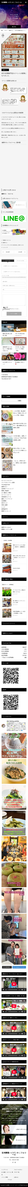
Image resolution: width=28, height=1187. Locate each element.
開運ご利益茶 (5, 490)
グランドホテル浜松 (11, 245)
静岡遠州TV (4, 509)
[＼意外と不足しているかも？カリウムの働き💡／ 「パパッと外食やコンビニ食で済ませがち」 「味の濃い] (14, 822)
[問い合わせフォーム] (14, 1136)
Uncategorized (5, 484)
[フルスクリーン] (24, 989)
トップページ (4, 1169)
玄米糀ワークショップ (7, 488)
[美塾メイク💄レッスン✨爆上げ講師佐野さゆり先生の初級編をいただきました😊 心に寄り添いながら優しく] (14, 952)
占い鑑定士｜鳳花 (6, 492)
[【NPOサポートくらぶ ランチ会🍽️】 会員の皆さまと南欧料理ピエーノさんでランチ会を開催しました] (14, 848)
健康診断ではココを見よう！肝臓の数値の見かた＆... (7, 348)
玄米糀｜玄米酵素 (8, 540)
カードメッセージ (6, 495)
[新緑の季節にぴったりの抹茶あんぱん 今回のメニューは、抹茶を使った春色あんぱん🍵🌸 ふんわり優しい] (14, 874)
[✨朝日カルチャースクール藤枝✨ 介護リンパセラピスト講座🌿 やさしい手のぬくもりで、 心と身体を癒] (14, 900)
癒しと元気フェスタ (20, 245)
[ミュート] (22, 989)
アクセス (10, 1179)
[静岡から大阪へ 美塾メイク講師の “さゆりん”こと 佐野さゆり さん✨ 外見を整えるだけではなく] (14, 926)
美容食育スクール (6, 497)
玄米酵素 (3, 501)
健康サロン (5, 69)
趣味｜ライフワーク (6, 499)
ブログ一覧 (16, 1172)
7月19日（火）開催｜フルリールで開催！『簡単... (20, 348)
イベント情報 (4, 1177)
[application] (14, 984)
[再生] (3, 989)
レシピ (3, 507)
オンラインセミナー (6, 480)
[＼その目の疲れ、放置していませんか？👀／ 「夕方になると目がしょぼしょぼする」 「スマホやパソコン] (14, 797)
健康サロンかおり (6, 527)
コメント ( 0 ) (7, 260)
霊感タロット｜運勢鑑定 (8, 584)
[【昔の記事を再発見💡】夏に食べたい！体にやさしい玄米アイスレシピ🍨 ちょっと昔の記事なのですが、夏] (14, 745)
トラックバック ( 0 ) (20, 260)
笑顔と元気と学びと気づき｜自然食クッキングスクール (19, 557)
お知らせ (16, 1177)
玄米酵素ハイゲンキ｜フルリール (11, 2)
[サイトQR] (10, 684)
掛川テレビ (4, 503)
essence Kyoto (16, 568)
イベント (5, 245)
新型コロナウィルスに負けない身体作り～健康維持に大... (19, 546)
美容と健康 (4, 505)
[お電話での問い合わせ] (14, 1125)
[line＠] (10, 710)
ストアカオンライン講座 (8, 482)
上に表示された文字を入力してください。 (11, 308)
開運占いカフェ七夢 (6, 529)
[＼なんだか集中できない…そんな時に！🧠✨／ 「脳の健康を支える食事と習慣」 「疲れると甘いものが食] (14, 771)
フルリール (8, 240)
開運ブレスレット (6, 511)
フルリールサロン (18, 1169)
